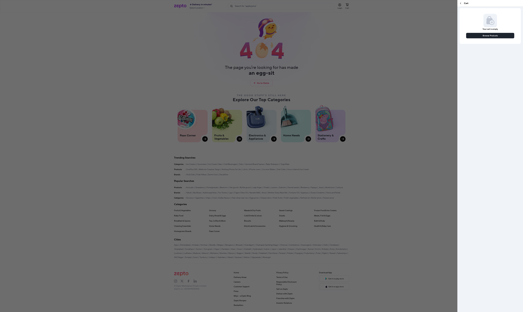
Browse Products (490, 35)
